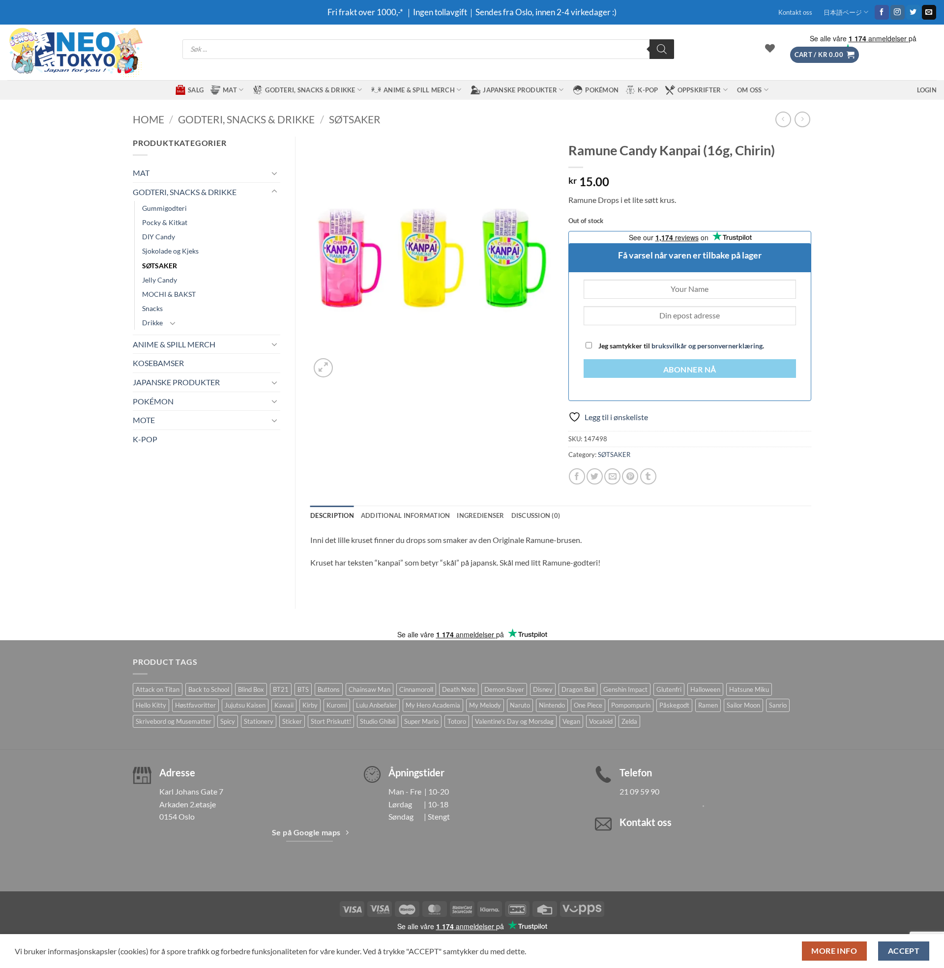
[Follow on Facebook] (882, 12)
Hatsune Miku (749, 689)
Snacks (152, 308)
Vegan (571, 721)
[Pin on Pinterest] (630, 476)
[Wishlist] (770, 48)
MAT (230, 90)
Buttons (329, 689)
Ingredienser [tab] (480, 515)
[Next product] (783, 119)
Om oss (749, 90)
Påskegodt (674, 705)
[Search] (661, 49)
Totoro (456, 721)
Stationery (258, 721)
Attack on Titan (157, 689)
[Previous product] (802, 119)
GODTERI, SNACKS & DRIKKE (310, 90)
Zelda (629, 721)
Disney (543, 689)
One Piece (588, 705)
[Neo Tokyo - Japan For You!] (75, 52)
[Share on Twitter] (595, 476)
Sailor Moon (743, 705)
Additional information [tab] (405, 515)
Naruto (520, 705)
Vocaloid (601, 721)
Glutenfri (668, 689)
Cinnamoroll (416, 689)
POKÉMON (602, 90)
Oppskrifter (699, 90)
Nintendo (552, 705)
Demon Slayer (504, 689)
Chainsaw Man (369, 689)
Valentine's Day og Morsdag (514, 721)
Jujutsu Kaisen (245, 705)
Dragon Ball (577, 689)
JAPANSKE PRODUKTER (520, 90)
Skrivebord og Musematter (173, 721)
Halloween (705, 689)
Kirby (310, 705)
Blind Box (251, 689)
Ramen (708, 705)
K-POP (648, 90)
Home (148, 119)
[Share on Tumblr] (648, 476)
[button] (824, 55)
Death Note (458, 689)
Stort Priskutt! (331, 721)
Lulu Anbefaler (376, 705)
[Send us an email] (929, 12)
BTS (303, 689)
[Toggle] (274, 173)
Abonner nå (689, 369)
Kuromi (336, 705)
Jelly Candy (159, 280)
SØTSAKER (355, 119)
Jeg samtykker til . (680, 346)
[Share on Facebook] (577, 476)
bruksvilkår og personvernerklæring (707, 346)
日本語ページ (843, 12)
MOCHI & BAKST (169, 294)
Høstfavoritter (195, 705)
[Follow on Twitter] (913, 12)
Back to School (208, 689)
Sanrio (778, 705)
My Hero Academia (433, 705)
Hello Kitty (151, 705)
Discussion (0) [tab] (535, 515)
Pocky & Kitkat (164, 222)
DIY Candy (158, 236)
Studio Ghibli (377, 721)
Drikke (152, 322)
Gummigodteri (164, 208)
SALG (196, 90)
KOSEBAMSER (158, 363)
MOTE (144, 420)
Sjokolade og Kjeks (170, 251)
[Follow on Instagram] (897, 12)
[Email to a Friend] (612, 476)
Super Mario (421, 721)
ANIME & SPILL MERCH (419, 90)
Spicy (227, 721)
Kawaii (284, 705)
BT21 (281, 689)
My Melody (485, 705)
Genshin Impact (625, 689)
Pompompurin (630, 705)
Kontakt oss (795, 12)
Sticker (292, 721)
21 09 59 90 (639, 791)
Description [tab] (332, 515)
